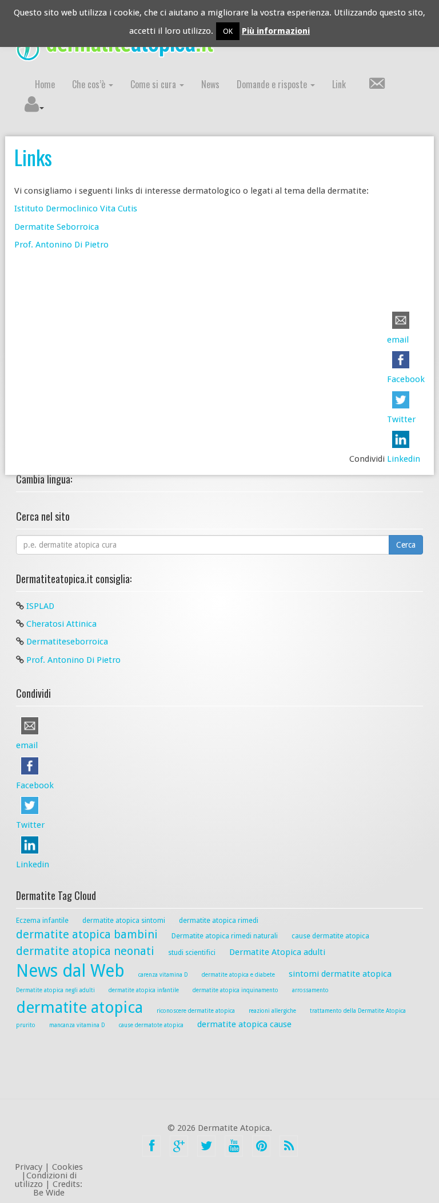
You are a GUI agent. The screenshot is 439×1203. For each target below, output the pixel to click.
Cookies (67, 1167)
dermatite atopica (79, 1007)
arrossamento (310, 990)
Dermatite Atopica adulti (277, 952)
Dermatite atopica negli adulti (55, 990)
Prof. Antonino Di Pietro (61, 244)
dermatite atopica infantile (144, 990)
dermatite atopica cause (244, 1024)
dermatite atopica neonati (85, 951)
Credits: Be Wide (58, 1188)
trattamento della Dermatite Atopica (358, 1011)
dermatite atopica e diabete (238, 975)
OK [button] (228, 31)
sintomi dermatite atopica (340, 974)
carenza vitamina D (163, 975)
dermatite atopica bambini (87, 934)
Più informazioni (276, 31)
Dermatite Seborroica (56, 227)
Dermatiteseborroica (67, 641)
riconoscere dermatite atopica (196, 1011)
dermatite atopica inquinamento (235, 990)
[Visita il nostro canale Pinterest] (261, 1146)
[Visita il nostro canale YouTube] (234, 1146)
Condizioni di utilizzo (46, 1179)
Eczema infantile (42, 920)
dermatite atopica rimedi (218, 920)
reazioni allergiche (272, 1011)
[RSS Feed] (289, 1146)
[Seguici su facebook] (151, 1146)
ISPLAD (40, 606)
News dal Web (70, 971)
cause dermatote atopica (151, 1025)
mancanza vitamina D (77, 1025)
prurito (25, 1025)
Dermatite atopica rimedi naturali (224, 935)
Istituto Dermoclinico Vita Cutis (75, 208)
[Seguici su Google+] (179, 1146)
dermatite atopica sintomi (123, 920)
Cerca (406, 544)
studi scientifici (191, 952)
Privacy (28, 1167)
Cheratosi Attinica (61, 624)
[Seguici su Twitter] (206, 1146)
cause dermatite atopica (330, 935)
